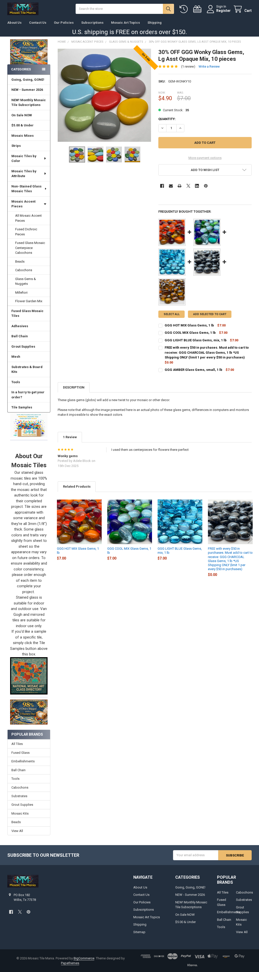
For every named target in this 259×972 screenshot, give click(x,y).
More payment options (205, 158)
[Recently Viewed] (184, 9)
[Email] (171, 185)
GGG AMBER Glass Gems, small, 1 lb (193, 370)
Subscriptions (92, 22)
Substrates (19, 796)
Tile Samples (21, 407)
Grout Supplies (23, 346)
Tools (15, 382)
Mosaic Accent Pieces (23, 204)
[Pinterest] (205, 185)
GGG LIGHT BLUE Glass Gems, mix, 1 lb (196, 340)
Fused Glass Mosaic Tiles (27, 313)
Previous (59, 539)
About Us (14, 22)
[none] (104, 95)
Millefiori (21, 292)
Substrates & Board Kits (26, 369)
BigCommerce (84, 958)
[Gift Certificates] (198, 9)
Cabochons (23, 270)
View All (17, 831)
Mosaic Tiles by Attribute (23, 173)
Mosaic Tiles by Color (23, 158)
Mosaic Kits (20, 813)
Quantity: (167, 119)
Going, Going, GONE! (27, 79)
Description (73, 387)
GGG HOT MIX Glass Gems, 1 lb (189, 325)
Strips (16, 146)
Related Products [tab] (77, 486)
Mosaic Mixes (22, 135)
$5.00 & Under (22, 125)
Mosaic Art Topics (125, 22)
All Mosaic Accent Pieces (28, 218)
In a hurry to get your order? (28, 394)
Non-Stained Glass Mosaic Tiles (26, 188)
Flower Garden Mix (28, 301)
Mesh (15, 356)
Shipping (154, 22)
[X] (188, 185)
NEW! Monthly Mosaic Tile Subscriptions (28, 102)
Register (223, 11)
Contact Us (37, 22)
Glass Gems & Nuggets (25, 281)
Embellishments (23, 761)
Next (250, 539)
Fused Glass (20, 753)
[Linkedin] (197, 185)
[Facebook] (162, 185)
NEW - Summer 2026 (27, 90)
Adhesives (19, 326)
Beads (20, 261)
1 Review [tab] (70, 437)
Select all (172, 314)
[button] (29, 424)
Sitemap (139, 932)
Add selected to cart (209, 314)
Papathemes (70, 963)
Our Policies (64, 22)
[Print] (179, 185)
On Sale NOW (21, 115)
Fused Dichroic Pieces (26, 231)
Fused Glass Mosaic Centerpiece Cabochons (30, 248)
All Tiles (17, 744)
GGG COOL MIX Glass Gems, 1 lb (190, 333)
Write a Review (209, 66)
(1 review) (188, 66)
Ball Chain (19, 336)
